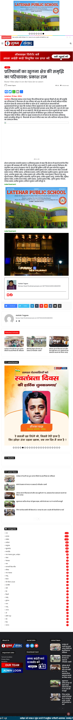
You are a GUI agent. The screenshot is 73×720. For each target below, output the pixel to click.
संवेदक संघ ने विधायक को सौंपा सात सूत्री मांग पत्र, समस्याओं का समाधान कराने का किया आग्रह (59, 350)
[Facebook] (11, 295)
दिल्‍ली (7, 578)
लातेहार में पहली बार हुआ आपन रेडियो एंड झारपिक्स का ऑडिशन (14, 350)
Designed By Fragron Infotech (37, 700)
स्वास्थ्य (7, 609)
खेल (6, 603)
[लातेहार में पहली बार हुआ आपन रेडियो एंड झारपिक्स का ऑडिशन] (14, 341)
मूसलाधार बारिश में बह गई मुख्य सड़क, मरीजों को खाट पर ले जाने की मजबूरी (39, 486)
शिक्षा (7, 606)
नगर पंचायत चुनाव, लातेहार (13, 539)
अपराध (7, 594)
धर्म (6, 597)
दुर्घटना (7, 585)
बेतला (7, 563)
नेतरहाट (8, 545)
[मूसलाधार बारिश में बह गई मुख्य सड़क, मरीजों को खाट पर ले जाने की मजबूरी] (9, 488)
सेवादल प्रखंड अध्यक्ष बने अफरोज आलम (21, 37)
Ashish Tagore (12, 85)
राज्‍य (7, 517)
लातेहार (7, 67)
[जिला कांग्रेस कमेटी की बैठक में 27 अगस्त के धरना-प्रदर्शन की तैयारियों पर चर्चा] (9, 496)
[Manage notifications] (68, 713)
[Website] (17, 321)
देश (6, 575)
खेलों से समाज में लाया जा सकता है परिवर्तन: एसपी (34, 350)
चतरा (7, 588)
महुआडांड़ (8, 532)
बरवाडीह (8, 536)
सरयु (7, 560)
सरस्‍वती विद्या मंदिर (11, 551)
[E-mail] (8, 295)
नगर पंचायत (9, 557)
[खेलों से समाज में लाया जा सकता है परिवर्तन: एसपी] (36, 341)
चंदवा (7, 542)
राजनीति (8, 569)
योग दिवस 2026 (10, 566)
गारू (7, 548)
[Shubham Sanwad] (19, 43)
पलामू (7, 581)
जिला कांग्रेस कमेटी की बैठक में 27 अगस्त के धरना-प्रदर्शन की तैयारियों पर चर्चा (40, 494)
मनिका (7, 554)
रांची (7, 572)
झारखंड (7, 520)
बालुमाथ (8, 529)
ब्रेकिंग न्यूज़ (8, 600)
